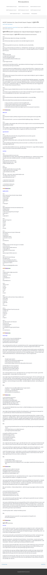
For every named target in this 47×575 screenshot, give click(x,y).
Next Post (43, 564)
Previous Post (4, 564)
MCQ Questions (23, 2)
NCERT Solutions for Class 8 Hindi (11, 27)
